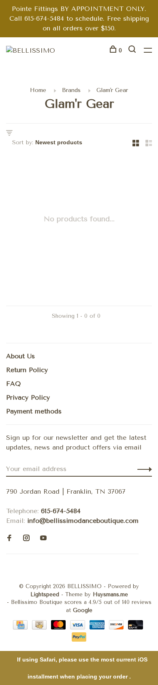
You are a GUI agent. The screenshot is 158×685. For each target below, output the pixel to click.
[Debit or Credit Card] (135, 627)
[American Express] (98, 627)
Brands (71, 90)
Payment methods (34, 411)
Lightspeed (44, 594)
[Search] (133, 50)
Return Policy (27, 370)
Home (38, 90)
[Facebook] (9, 538)
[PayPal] (79, 639)
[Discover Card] (117, 627)
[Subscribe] (142, 469)
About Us (20, 356)
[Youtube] (43, 538)
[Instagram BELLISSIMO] (26, 538)
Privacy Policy (28, 397)
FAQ (13, 383)
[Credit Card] (21, 627)
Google (82, 610)
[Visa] (79, 627)
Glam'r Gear (112, 90)
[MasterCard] (59, 627)
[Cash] (40, 627)
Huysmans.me (110, 594)
